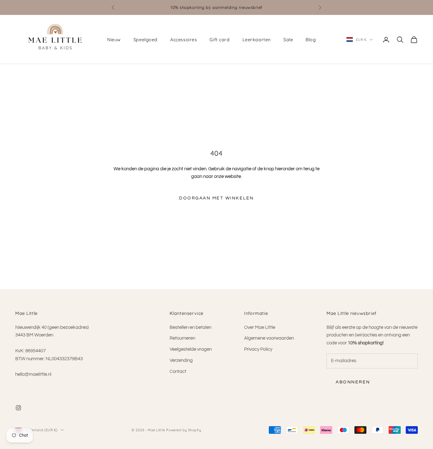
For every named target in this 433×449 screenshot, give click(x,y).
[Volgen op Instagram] (18, 408)
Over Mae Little (259, 327)
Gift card (219, 39)
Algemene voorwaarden (269, 338)
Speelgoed (145, 39)
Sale (288, 39)
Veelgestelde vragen (191, 349)
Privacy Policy (258, 349)
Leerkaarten (256, 39)
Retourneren (182, 338)
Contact (178, 371)
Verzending (181, 360)
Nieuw (114, 39)
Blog (311, 39)
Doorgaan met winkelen (216, 198)
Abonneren (353, 382)
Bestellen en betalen (190, 327)
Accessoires (183, 39)
